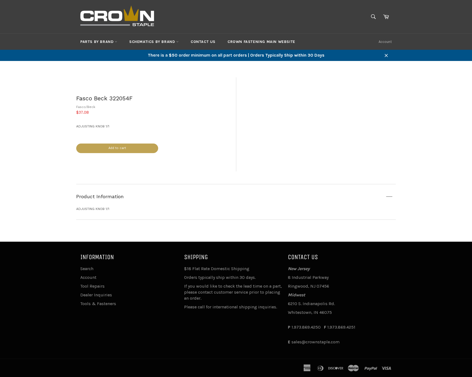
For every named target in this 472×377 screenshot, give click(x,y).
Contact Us (203, 41)
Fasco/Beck (85, 107)
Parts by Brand (97, 41)
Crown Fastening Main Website (261, 41)
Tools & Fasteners (98, 303)
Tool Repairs (92, 286)
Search (86, 268)
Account (385, 42)
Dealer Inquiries (96, 294)
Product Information (100, 196)
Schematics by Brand (152, 41)
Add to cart (117, 148)
